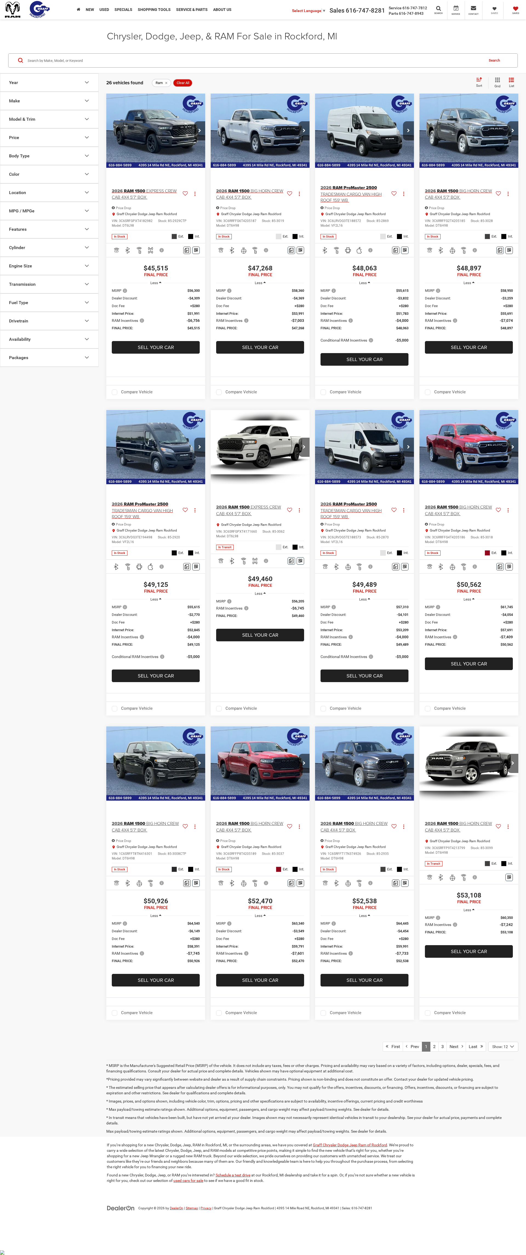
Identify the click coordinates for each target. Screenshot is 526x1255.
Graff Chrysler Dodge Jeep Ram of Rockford (350, 1145)
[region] (156, 312)
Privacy (206, 1208)
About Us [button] (222, 9)
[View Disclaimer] (162, 250)
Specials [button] (123, 9)
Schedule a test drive (233, 1175)
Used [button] (104, 9)
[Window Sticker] (196, 250)
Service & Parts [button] (192, 9)
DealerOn (176, 1208)
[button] (199, 130)
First (394, 1046)
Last (475, 1046)
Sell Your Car (156, 347)
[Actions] (195, 194)
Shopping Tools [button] (154, 9)
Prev (413, 1046)
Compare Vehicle (137, 392)
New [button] (90, 9)
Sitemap (192, 1208)
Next (456, 1046)
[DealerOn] (121, 1208)
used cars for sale (188, 1180)
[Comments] (187, 250)
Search (494, 60)
